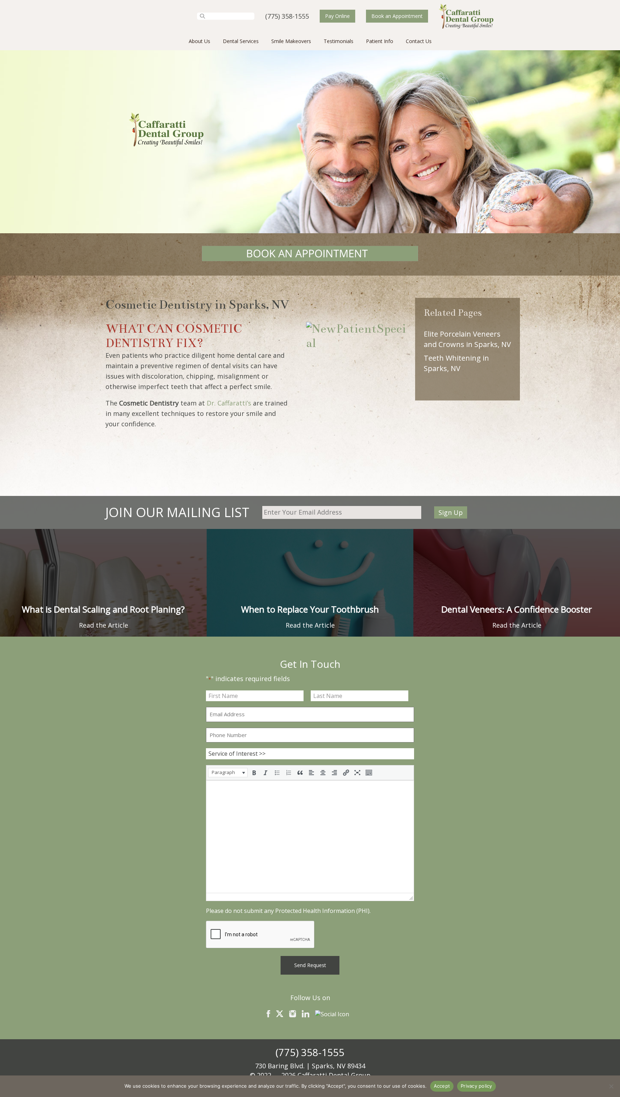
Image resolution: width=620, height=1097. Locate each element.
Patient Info (379, 41)
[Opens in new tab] (310, 254)
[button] (228, 772)
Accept (442, 1086)
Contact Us (419, 41)
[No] (611, 1086)
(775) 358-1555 (287, 16)
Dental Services (241, 41)
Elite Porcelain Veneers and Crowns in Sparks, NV (467, 339)
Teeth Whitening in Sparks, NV (456, 363)
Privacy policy (476, 1086)
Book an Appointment (397, 16)
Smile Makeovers (291, 41)
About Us (199, 41)
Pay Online (337, 16)
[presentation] (227, 772)
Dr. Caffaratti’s (229, 403)
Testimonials (338, 41)
